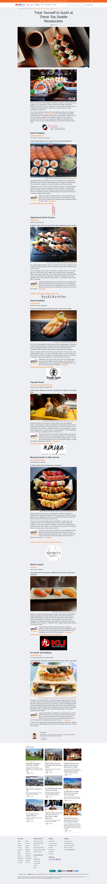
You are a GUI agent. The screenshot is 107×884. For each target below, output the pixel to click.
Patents (87, 874)
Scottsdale (28, 860)
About (35, 857)
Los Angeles (20, 860)
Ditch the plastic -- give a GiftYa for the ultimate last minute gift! (53, 1)
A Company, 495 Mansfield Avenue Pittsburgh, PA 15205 (42, 874)
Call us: (69, 849)
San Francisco (29, 858)
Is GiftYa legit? (37, 859)
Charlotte (20, 845)
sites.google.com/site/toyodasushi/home (41, 385)
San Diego (28, 856)
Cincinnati (20, 849)
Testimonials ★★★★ (68, 843)
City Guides (26, 8)
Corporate (54, 4)
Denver (19, 853)
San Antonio (28, 853)
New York (28, 843)
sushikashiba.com (35, 303)
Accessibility (75, 874)
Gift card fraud (37, 861)
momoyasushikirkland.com (37, 460)
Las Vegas (20, 862)
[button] (32, 4)
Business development (39, 847)
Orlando (27, 845)
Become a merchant (38, 841)
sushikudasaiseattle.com (37, 135)
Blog (28, 4)
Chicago (19, 847)
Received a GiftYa (53, 843)
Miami (27, 841)
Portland (27, 851)
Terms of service (68, 874)
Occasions (51, 853)
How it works (48, 4)
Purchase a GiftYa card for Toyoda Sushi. (41, 443)
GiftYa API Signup (38, 851)
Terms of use (61, 874)
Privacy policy (82, 874)
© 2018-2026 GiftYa (22, 874)
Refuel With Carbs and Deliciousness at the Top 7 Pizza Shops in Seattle (72, 820)
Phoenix (27, 847)
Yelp (75, 178)
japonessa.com (34, 220)
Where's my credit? (68, 847)
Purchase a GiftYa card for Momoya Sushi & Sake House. (46, 542)
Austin (19, 843)
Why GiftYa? (51, 851)
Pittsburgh (28, 849)
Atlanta (19, 841)
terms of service (48, 878)
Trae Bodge (55, 24)
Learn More (43, 738)
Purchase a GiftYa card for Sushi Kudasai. (42, 203)
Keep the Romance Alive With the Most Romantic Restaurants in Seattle (71, 765)
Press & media (37, 863)
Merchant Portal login (38, 843)
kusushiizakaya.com (35, 655)
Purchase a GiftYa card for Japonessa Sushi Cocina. (44, 293)
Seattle (30, 8)
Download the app (53, 845)
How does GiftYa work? (69, 845)
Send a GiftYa (52, 841)
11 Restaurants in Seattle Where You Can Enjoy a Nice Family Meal (71, 793)
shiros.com (33, 567)
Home (19, 8)
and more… (28, 862)
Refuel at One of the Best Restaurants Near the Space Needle (53, 765)
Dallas (19, 851)
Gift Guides (28, 812)
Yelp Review (52, 201)
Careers (35, 865)
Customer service (68, 841)
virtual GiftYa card (48, 114)
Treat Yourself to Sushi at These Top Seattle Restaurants (44, 8)
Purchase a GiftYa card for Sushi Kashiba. (42, 367)
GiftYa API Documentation (39, 849)
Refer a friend (37, 845)
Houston (19, 856)
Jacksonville (20, 858)
